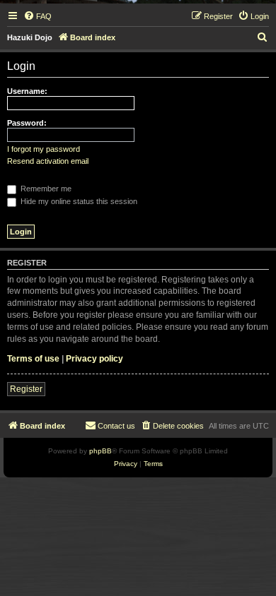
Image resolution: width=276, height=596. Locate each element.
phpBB (100, 451)
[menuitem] (37, 16)
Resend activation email (47, 161)
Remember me (44, 188)
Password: (27, 123)
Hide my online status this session (77, 201)
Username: (27, 91)
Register (26, 389)
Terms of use (33, 359)
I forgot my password (43, 149)
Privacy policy (94, 359)
